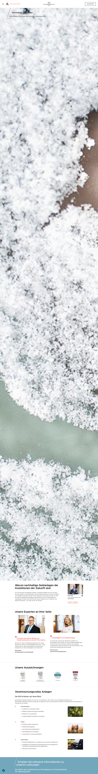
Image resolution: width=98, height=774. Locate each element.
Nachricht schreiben (73, 602)
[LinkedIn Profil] (82, 596)
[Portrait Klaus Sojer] (75, 589)
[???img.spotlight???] (22, 675)
